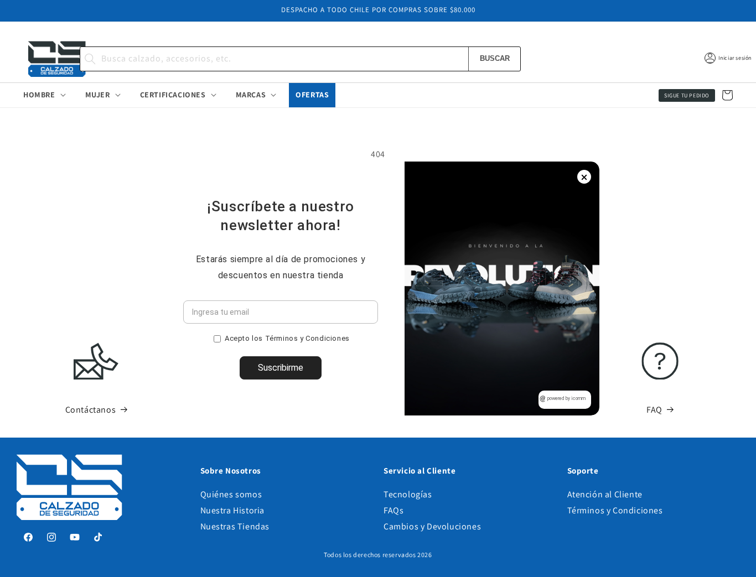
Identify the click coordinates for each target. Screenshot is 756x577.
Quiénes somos (231, 494)
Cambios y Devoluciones (432, 526)
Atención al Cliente (605, 494)
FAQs (393, 510)
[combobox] (300, 58)
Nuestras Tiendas (235, 526)
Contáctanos (90, 409)
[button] (43, 94)
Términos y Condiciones (615, 510)
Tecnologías (408, 494)
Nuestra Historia (232, 510)
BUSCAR (495, 58)
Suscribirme (280, 367)
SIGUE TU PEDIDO (687, 95)
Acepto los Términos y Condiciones (287, 338)
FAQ (654, 409)
